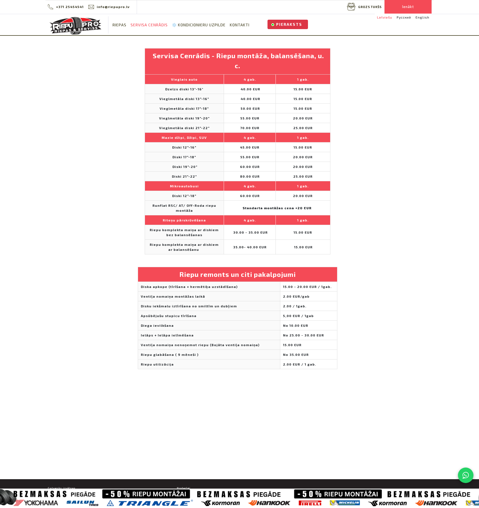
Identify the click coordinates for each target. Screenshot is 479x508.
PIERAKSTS (289, 24)
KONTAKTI (239, 24)
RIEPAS (119, 24)
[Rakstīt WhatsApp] (465, 475)
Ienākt (408, 6)
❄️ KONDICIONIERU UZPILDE (199, 24)
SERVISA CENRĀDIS (149, 24)
